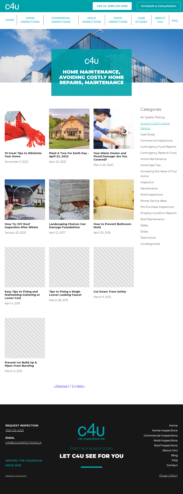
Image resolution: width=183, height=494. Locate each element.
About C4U (160, 19)
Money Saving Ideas (153, 200)
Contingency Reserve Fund (158, 153)
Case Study (147, 134)
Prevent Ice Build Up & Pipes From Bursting (21, 364)
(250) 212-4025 (14, 430)
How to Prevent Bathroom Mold (112, 225)
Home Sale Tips (150, 165)
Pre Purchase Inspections (157, 207)
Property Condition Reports (158, 213)
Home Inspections (30, 19)
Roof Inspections (118, 19)
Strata (144, 231)
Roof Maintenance (152, 219)
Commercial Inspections (60, 19)
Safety (144, 225)
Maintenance (104, 82)
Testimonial (148, 237)
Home (9, 20)
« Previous (61, 386)
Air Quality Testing (152, 117)
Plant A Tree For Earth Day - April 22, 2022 (69, 155)
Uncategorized (150, 243)
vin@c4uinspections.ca (23, 442)
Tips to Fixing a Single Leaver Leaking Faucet (65, 293)
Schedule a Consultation (158, 6)
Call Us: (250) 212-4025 (112, 6)
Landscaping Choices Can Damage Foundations (67, 225)
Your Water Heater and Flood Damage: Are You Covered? (110, 156)
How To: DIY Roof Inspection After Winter (21, 225)
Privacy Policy (168, 475)
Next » (80, 386)
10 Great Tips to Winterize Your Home (23, 155)
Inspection (147, 182)
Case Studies (141, 19)
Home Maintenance (91, 72)
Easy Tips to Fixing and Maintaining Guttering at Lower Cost (22, 295)
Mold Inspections (91, 19)
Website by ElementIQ (16, 476)
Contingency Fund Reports (158, 146)
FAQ (175, 20)
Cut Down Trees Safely (110, 291)
